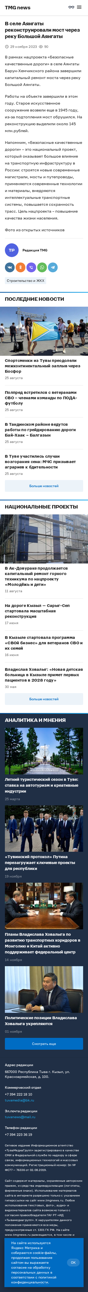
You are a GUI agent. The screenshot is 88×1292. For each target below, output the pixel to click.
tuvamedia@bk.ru (19, 1100)
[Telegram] (53, 267)
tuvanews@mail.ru (20, 1117)
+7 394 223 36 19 (18, 1134)
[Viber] (31, 267)
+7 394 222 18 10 (18, 1094)
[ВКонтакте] (10, 267)
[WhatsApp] (42, 267)
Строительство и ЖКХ (25, 280)
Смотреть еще (44, 1044)
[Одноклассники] (20, 267)
